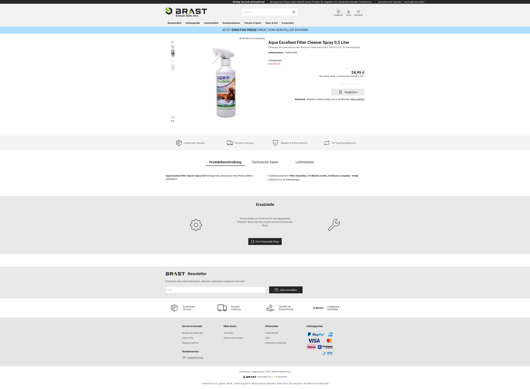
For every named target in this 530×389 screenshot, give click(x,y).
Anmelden (228, 333)
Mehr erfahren (357, 99)
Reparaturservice (190, 343)
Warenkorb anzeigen (233, 338)
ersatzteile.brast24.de (275, 343)
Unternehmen (271, 333)
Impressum (244, 371)
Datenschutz (258, 371)
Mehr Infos (282, 383)
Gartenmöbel (211, 23)
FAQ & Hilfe (187, 338)
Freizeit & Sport (252, 23)
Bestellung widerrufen (192, 333)
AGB (268, 371)
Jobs (267, 338)
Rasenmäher (174, 23)
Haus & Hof (271, 23)
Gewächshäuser (231, 23)
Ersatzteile (288, 23)
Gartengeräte (193, 23)
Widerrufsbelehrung (281, 371)
